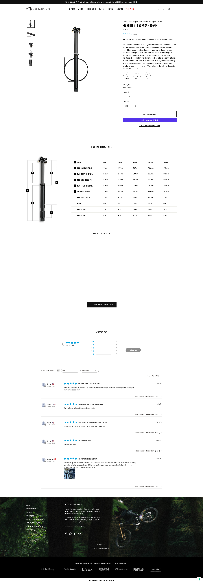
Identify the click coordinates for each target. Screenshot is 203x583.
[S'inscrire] (95, 526)
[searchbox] (49, 370)
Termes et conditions (33, 523)
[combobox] (70, 370)
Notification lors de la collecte (101, 580)
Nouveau (72, 9)
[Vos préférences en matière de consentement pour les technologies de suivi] (199, 579)
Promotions (130, 9)
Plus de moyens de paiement (149, 126)
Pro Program (30, 516)
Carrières (29, 512)
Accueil (125, 22)
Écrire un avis (133, 350)
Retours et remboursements (35, 519)
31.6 (134, 106)
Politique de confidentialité (35, 526)
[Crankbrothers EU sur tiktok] (75, 533)
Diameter (126, 102)
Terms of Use (93, 520)
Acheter (81, 9)
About (28, 505)
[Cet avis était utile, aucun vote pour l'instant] (155, 396)
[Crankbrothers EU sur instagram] (70, 533)
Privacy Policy (82, 520)
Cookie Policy (30, 530)
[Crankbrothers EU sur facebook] (66, 533)
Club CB (102, 9)
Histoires (111, 9)
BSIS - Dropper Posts (135, 22)
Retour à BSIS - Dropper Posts (103, 304)
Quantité (126, 92)
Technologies (91, 9)
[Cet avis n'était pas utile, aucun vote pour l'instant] (159, 396)
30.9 (126, 106)
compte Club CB (132, 2)
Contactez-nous (31, 509)
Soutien (120, 9)
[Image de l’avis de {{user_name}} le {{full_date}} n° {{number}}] (69, 473)
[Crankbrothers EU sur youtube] (79, 533)
